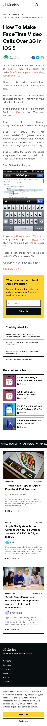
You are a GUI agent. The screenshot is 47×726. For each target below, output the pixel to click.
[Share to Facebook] (33, 57)
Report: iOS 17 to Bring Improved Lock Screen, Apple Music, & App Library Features (23, 335)
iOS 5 (12, 69)
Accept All (23, 714)
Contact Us (7, 665)
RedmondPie (14, 269)
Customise (23, 721)
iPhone (14, 15)
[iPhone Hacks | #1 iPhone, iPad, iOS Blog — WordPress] (11, 5)
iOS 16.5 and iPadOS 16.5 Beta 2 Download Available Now (22, 352)
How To (6, 677)
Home (5, 15)
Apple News (7, 669)
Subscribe (23, 311)
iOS (22, 15)
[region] (23, 706)
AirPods (27, 443)
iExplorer (20, 112)
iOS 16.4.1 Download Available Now (19, 360)
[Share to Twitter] (37, 57)
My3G (35, 239)
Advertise (6, 681)
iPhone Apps (7, 673)
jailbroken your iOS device (29, 236)
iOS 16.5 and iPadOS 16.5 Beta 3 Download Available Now (22, 344)
